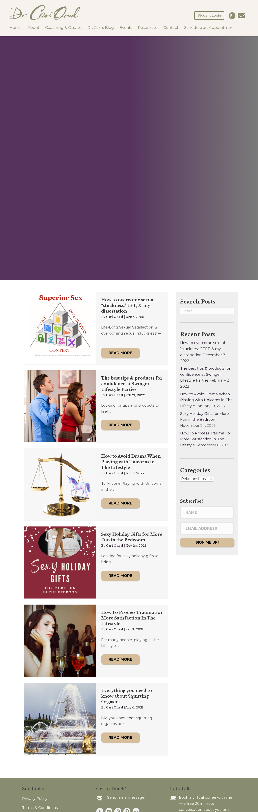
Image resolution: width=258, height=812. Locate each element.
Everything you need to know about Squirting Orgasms (126, 696)
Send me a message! (126, 797)
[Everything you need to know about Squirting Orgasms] (60, 719)
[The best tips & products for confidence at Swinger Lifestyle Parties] (60, 406)
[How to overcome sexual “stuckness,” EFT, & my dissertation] (60, 328)
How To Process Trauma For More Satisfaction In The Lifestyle (132, 618)
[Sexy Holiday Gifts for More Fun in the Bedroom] (60, 562)
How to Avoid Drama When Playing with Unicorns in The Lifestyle (131, 462)
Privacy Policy (34, 798)
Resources (148, 27)
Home (16, 27)
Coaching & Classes (63, 27)
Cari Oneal (115, 317)
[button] (120, 353)
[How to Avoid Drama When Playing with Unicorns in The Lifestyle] (60, 484)
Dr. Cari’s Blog (100, 27)
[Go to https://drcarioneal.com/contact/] (241, 16)
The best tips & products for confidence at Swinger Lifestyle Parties (131, 384)
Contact (170, 27)
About (33, 27)
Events (126, 27)
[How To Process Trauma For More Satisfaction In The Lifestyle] (60, 641)
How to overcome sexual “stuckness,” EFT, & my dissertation (128, 305)
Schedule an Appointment (209, 27)
